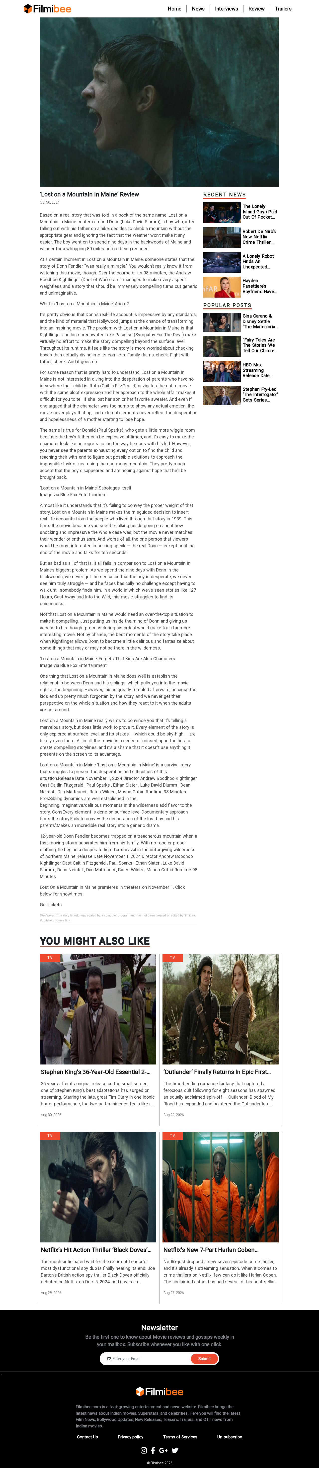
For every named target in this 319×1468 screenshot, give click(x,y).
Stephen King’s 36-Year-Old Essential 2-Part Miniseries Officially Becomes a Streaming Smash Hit (94, 1072)
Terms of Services (180, 1436)
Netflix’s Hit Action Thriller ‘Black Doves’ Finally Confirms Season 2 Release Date (94, 1250)
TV (50, 958)
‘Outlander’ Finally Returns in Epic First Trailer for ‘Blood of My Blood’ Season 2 (216, 1072)
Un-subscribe (229, 1436)
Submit (204, 1358)
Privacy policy (130, 1436)
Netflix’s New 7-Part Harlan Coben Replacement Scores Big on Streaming (215, 1250)
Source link (62, 920)
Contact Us (87, 1436)
